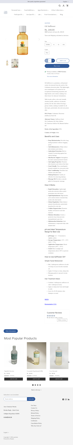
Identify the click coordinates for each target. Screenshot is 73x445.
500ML (48, 44)
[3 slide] (37, 385)
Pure (47, 52)
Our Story (33, 405)
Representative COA (50, 304)
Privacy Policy (35, 410)
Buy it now (57, 66)
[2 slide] (35, 385)
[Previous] (8, 39)
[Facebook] (63, 399)
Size (46, 41)
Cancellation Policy (36, 423)
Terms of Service (35, 415)
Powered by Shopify (9, 439)
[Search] (60, 5)
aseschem (47, 23)
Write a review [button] (62, 320)
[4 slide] (40, 385)
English (65, 1)
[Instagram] (66, 399)
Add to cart (13, 379)
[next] (68, 362)
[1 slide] (33, 385)
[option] (22, 39)
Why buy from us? (36, 426)
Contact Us (34, 408)
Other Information (11, 331)
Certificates (34, 420)
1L (54, 44)
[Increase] (53, 61)
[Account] (64, 5)
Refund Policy (35, 413)
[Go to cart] (67, 5)
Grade (46, 49)
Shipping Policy (35, 418)
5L (58, 44)
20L (64, 44)
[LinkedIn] (68, 399)
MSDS (47, 299)
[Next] (36, 39)
